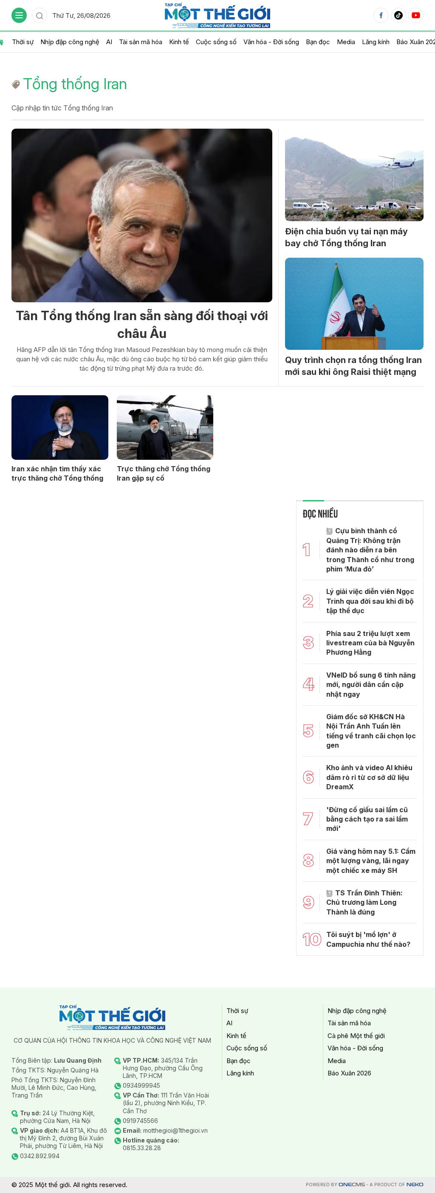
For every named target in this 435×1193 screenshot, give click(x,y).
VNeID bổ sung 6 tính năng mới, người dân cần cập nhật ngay (370, 684)
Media (346, 42)
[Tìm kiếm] (39, 15)
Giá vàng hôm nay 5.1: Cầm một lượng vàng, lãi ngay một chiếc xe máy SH (370, 861)
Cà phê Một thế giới (356, 1036)
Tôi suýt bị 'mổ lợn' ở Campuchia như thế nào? (368, 939)
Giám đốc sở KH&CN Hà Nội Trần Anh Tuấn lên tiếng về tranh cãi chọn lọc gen (371, 730)
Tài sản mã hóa (140, 42)
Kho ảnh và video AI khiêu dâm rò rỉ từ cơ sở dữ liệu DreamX (369, 777)
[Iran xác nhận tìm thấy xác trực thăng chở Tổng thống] (59, 427)
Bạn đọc (318, 42)
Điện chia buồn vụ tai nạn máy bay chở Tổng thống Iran (346, 237)
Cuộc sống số (216, 42)
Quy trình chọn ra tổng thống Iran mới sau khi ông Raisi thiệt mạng (353, 366)
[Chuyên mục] (19, 15)
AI (109, 42)
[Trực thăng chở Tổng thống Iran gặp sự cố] (165, 427)
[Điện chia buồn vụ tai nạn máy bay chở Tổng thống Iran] (354, 175)
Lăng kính (376, 42)
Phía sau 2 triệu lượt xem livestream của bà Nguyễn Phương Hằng (370, 643)
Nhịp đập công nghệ (69, 42)
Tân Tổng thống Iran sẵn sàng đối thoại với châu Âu (142, 324)
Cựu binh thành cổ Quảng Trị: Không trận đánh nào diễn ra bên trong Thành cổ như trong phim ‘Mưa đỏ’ (370, 549)
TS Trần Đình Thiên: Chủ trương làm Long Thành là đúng (364, 902)
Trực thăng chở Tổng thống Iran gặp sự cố (163, 473)
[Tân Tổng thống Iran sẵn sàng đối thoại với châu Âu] (141, 215)
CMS (352, 1184)
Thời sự (23, 42)
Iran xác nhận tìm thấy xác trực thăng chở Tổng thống (57, 473)
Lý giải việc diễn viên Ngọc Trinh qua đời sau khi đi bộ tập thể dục (370, 601)
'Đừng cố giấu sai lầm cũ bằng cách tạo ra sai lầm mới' (367, 819)
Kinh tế (179, 42)
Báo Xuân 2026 (349, 1073)
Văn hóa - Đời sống (271, 42)
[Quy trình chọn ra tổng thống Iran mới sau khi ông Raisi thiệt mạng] (354, 304)
